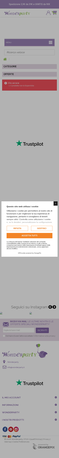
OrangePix (37, 253)
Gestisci (41, 228)
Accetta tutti (29, 236)
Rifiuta (17, 228)
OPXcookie (21, 253)
